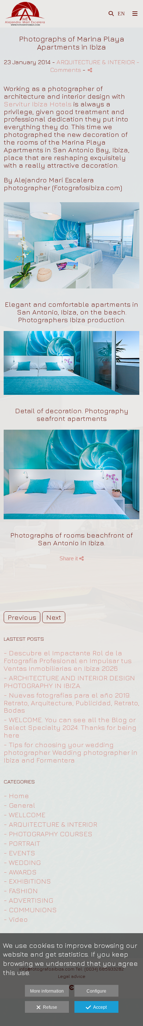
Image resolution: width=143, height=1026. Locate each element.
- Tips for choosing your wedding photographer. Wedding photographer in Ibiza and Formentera (71, 752)
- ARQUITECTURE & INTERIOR (50, 824)
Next (53, 617)
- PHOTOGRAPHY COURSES (48, 834)
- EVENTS (19, 853)
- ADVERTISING (28, 900)
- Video (16, 919)
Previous (22, 617)
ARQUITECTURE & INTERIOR (95, 62)
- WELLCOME (24, 815)
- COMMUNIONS (30, 910)
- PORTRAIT (22, 843)
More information (47, 991)
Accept (99, 1007)
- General (19, 805)
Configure (96, 991)
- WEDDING (22, 862)
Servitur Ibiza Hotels (38, 104)
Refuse (49, 1007)
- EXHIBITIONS (27, 881)
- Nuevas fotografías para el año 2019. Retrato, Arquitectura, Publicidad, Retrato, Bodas (71, 702)
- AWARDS (20, 872)
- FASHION (21, 891)
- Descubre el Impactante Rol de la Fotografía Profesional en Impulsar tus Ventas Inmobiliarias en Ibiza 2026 (68, 660)
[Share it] (90, 70)
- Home (16, 796)
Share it (69, 558)
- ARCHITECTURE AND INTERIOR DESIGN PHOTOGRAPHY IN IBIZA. (69, 682)
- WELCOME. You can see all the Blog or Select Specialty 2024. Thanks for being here (70, 727)
